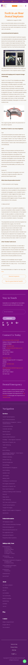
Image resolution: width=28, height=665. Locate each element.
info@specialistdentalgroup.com (14, 348)
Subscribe (9, 318)
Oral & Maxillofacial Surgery (9, 565)
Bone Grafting (6, 450)
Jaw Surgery (6, 475)
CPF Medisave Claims (8, 521)
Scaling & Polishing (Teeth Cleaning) (12, 491)
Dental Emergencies (8, 462)
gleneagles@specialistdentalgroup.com (13, 368)
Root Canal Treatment (8, 489)
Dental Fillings (6, 465)
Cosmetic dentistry (7, 429)
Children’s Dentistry (7, 457)
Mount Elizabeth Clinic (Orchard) (11, 340)
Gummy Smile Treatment (9, 437)
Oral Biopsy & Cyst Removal (10, 481)
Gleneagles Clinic (7, 358)
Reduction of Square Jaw (9, 442)
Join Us (4, 606)
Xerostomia (5, 513)
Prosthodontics (6, 546)
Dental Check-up (7, 459)
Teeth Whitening (7, 445)
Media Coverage (7, 598)
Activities (5, 603)
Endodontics (6, 569)
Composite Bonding (8, 426)
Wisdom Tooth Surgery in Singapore (12, 510)
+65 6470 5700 (6, 397)
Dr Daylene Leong (9, 562)
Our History (5, 587)
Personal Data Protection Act (10, 529)
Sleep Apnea (6, 497)
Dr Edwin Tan (8, 550)
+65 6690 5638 (10, 346)
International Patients (8, 535)
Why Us (4, 590)
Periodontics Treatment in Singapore (12, 560)
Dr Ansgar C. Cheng (9, 553)
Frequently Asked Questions (10, 537)
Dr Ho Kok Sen (8, 567)
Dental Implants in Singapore (10, 467)
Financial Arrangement (8, 527)
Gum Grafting (6, 470)
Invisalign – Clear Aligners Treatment (12, 439)
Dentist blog (6, 601)
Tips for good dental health (14, 281)
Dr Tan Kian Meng (9, 549)
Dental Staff (6, 576)
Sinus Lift (5, 494)
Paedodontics (6, 573)
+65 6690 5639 (10, 364)
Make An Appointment (8, 622)
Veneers (5, 447)
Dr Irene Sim (7, 571)
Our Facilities (6, 593)
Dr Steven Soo (8, 548)
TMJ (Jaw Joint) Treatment (9, 502)
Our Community (7, 595)
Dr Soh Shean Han (9, 557)
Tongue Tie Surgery (7, 507)
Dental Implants (14, 276)
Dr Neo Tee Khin (8, 552)
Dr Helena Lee (8, 561)
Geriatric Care (6, 473)
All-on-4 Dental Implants (9, 419)
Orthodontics (6, 556)
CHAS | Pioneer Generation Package (12, 524)
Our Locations (6, 627)
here (2, 271)
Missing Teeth (6, 478)
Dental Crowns (6, 431)
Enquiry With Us (6, 624)
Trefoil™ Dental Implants (9, 417)
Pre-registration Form (8, 532)
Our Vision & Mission (8, 585)
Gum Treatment (7, 434)
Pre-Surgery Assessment (9, 483)
